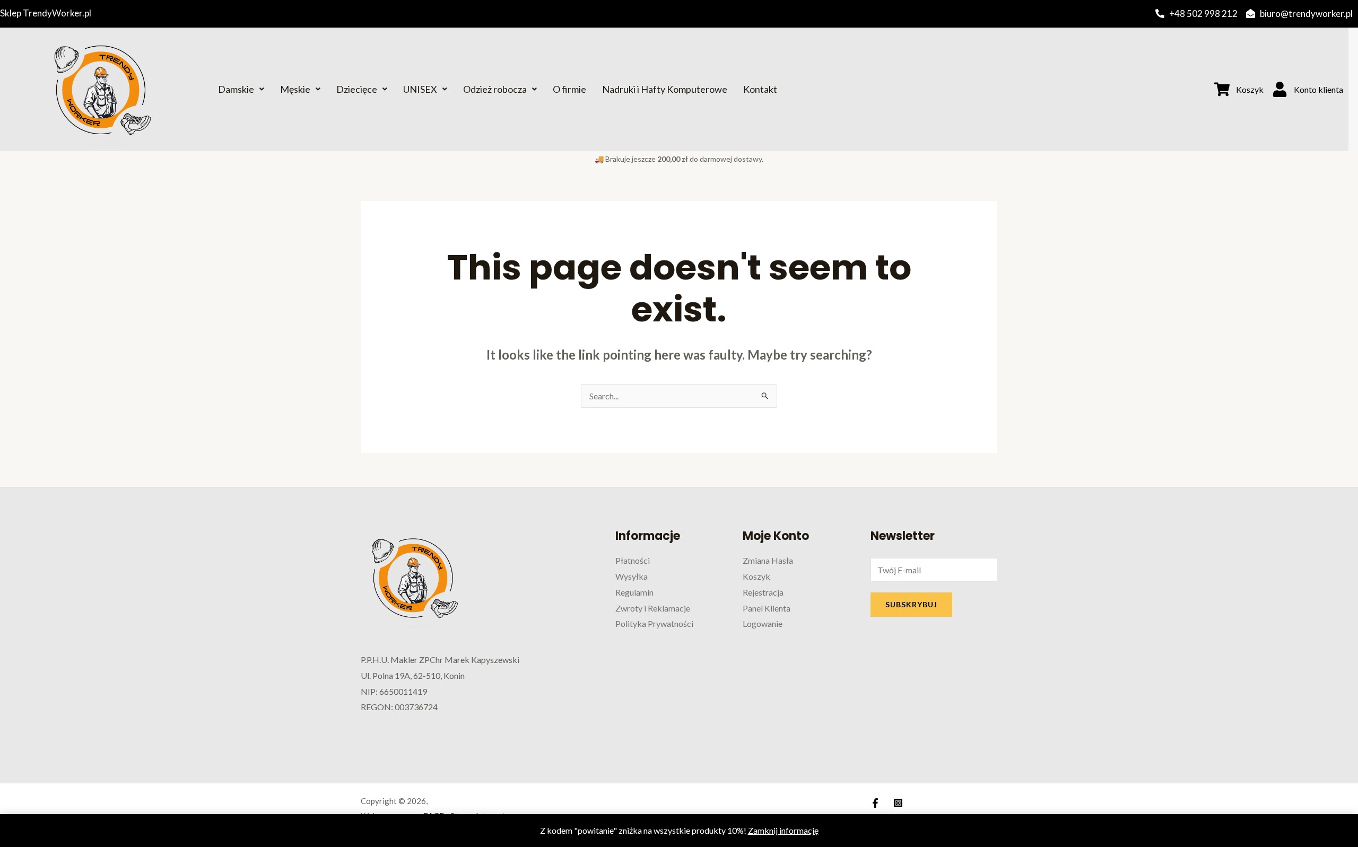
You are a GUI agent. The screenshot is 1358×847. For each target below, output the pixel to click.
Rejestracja (763, 592)
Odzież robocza (495, 89)
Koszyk (756, 576)
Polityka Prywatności (654, 623)
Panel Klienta (766, 608)
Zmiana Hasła (768, 560)
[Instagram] (898, 803)
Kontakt (760, 89)
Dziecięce (356, 89)
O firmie (569, 89)
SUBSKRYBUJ (911, 604)
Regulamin (634, 592)
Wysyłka (631, 576)
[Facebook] (875, 803)
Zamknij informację (783, 830)
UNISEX (420, 89)
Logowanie (762, 623)
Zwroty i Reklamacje (652, 608)
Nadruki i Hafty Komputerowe (664, 89)
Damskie (236, 89)
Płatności (632, 560)
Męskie (295, 89)
